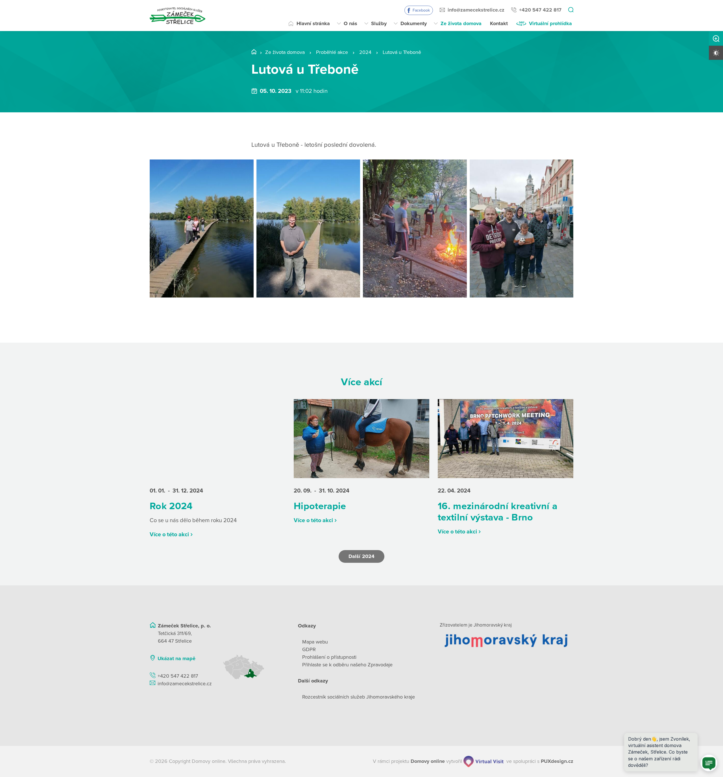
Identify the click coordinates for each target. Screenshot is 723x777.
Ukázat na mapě (176, 658)
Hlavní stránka (313, 23)
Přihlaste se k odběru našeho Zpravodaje (347, 665)
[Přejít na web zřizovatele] (506, 640)
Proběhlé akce (332, 52)
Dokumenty (413, 23)
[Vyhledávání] (570, 10)
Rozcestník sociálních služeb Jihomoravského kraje (358, 697)
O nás (350, 23)
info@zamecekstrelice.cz (476, 10)
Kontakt (499, 23)
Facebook (421, 10)
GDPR (309, 649)
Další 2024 (361, 556)
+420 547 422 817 (540, 10)
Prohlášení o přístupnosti (329, 657)
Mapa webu (315, 642)
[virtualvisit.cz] (483, 761)
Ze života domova (461, 23)
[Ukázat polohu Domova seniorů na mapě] (253, 667)
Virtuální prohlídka (550, 23)
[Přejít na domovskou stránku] (177, 15)
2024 (365, 52)
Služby (379, 23)
